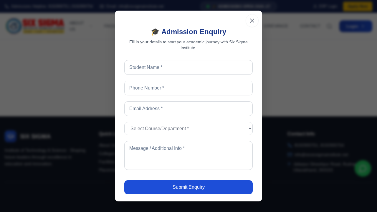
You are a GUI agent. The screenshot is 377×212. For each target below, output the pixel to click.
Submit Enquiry (189, 187)
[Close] (252, 20)
